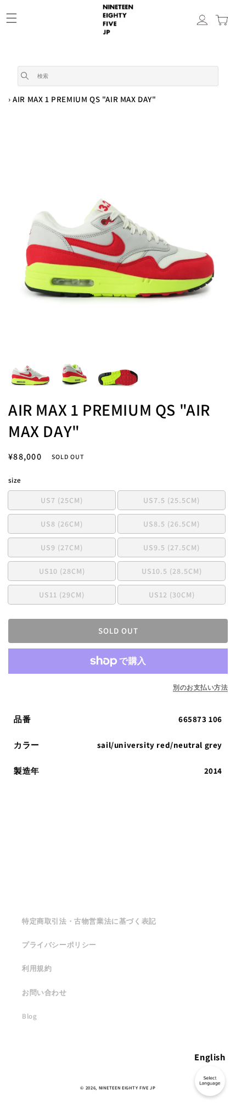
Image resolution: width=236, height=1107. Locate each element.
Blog (29, 1016)
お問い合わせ (44, 992)
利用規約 (37, 968)
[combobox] (118, 76)
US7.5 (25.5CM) (184, 502)
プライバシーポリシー (59, 944)
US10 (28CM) (77, 573)
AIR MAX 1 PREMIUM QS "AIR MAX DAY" (84, 99)
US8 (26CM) (78, 525)
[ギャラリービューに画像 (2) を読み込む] (74, 373)
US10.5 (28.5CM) (183, 573)
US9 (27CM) (78, 549)
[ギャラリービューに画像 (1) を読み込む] (30, 373)
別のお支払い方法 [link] (200, 687)
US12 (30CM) (187, 596)
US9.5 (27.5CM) (184, 549)
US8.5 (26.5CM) (184, 525)
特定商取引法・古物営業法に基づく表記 (89, 921)
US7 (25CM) (78, 502)
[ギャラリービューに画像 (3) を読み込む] (118, 373)
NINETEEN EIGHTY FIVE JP (127, 1087)
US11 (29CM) (77, 596)
